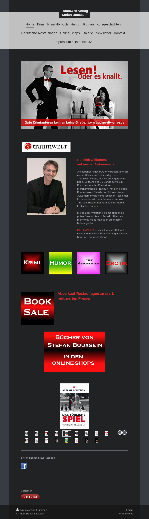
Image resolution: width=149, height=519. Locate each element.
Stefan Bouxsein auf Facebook (38, 457)
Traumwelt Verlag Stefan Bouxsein (74, 13)
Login (129, 509)
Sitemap (42, 509)
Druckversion (28, 509)
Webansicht (126, 513)
